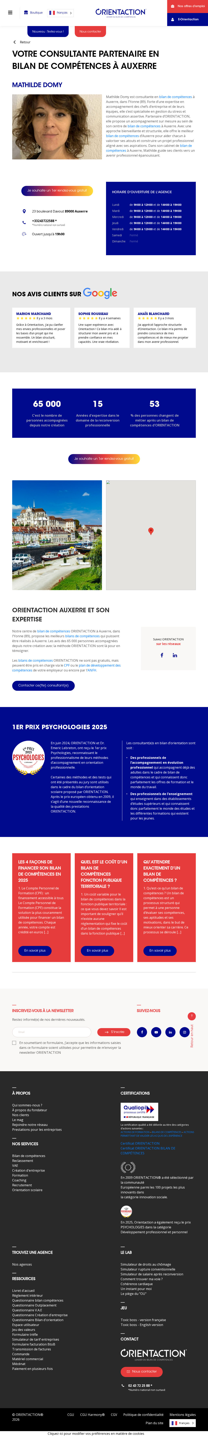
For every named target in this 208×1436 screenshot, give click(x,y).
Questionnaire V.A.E (27, 1310)
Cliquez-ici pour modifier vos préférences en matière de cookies (96, 1433)
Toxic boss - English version (142, 1325)
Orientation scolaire (27, 1190)
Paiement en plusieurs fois (32, 1368)
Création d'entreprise (28, 1170)
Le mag (17, 1120)
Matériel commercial (27, 1359)
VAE (15, 1165)
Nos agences (22, 1264)
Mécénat (18, 1364)
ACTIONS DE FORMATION (135, 1132)
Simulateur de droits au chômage (146, 1264)
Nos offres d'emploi (191, 6)
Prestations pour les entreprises (37, 1129)
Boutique (36, 13)
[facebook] (162, 655)
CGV (114, 1414)
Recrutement (22, 1185)
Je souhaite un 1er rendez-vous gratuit (57, 190)
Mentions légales (183, 1414)
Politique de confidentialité (143, 1414)
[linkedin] (175, 655)
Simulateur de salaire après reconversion (152, 1274)
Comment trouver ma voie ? (142, 1279)
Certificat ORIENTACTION (140, 1143)
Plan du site (154, 1423)
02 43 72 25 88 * (140, 1385)
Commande (20, 1354)
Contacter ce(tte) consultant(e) (43, 685)
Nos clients (20, 1115)
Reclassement (22, 1160)
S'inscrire (117, 1032)
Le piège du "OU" (133, 1293)
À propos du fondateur (29, 1110)
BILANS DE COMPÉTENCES (166, 1132)
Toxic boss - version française (143, 1320)
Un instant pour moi (136, 1289)
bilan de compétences (175, 97)
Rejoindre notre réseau (30, 1124)
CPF (67, 665)
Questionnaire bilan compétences (37, 1300)
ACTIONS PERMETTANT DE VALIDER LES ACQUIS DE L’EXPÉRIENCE (157, 1133)
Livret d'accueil (23, 1290)
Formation (20, 1175)
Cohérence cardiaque (137, 1284)
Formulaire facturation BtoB (33, 1344)
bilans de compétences (82, 636)
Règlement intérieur (27, 1295)
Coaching (19, 1180)
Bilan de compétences (28, 1156)
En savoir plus (35, 950)
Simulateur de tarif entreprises (35, 1339)
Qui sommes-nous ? (27, 1105)
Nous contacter (144, 1371)
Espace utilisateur (25, 1325)
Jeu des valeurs (23, 1329)
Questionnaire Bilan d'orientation (37, 1320)
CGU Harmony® (92, 1414)
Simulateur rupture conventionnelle (148, 1269)
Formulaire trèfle (25, 1334)
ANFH (92, 670)
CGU (70, 1414)
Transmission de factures (31, 1349)
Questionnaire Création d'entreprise (40, 1315)
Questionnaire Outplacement (34, 1305)
